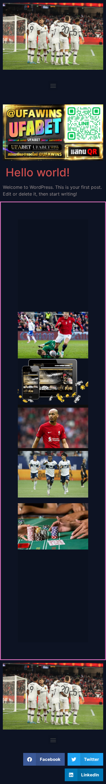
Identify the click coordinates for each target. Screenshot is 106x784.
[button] (53, 85)
